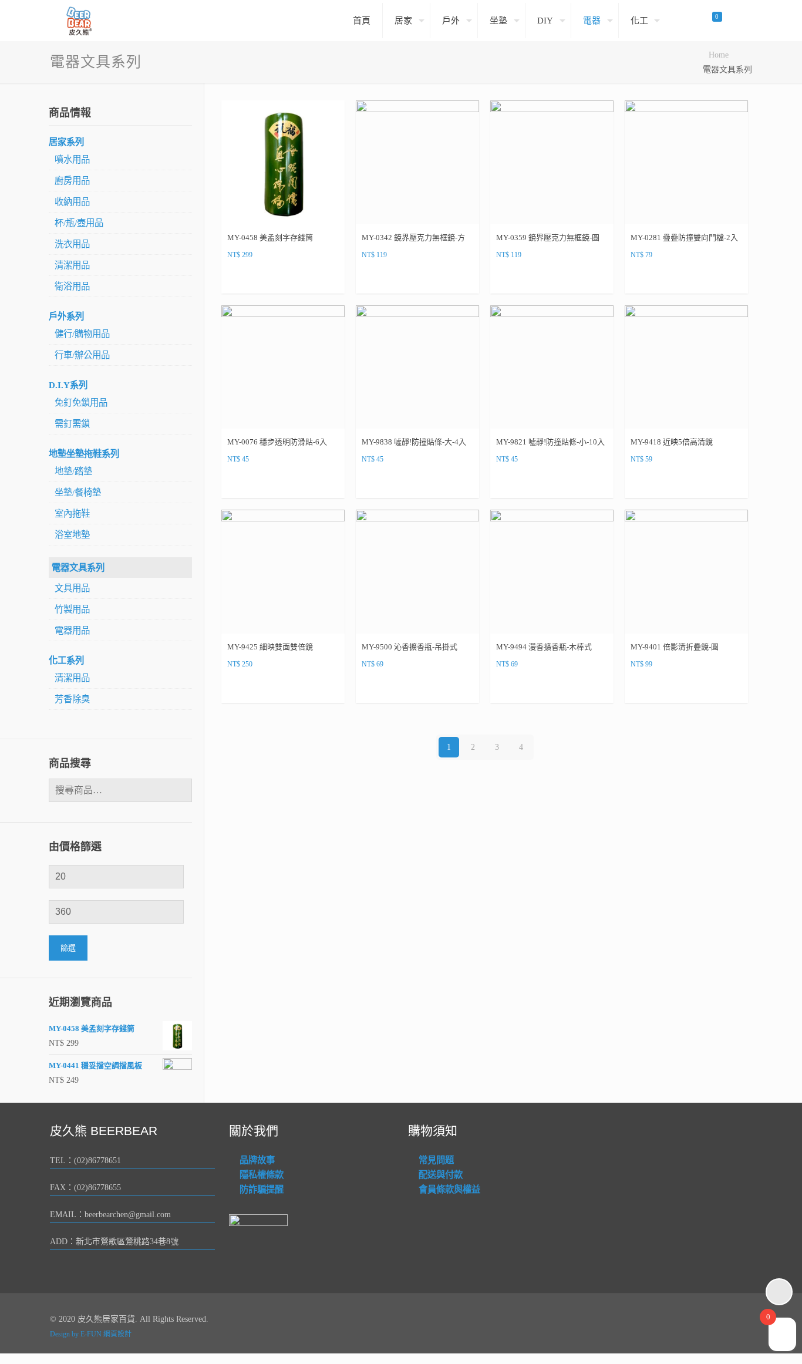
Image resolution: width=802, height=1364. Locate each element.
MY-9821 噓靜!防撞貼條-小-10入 (550, 441)
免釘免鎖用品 (81, 402)
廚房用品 (72, 181)
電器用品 (72, 630)
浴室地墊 (72, 535)
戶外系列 (66, 316)
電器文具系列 (78, 567)
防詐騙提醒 (262, 1189)
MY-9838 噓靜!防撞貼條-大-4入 (414, 441)
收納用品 (72, 202)
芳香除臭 (72, 699)
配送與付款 (441, 1175)
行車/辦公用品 (82, 355)
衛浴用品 (72, 286)
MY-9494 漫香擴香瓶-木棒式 (544, 646)
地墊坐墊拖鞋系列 (84, 454)
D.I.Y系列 (68, 385)
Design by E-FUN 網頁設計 (91, 1334)
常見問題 (436, 1160)
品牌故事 (257, 1160)
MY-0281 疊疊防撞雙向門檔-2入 (684, 237)
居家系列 (66, 142)
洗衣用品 (72, 244)
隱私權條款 (262, 1175)
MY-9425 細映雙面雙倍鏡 (270, 646)
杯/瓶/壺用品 (79, 223)
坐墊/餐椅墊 (78, 492)
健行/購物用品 (82, 334)
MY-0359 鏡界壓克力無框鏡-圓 (547, 237)
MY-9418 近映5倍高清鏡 (672, 441)
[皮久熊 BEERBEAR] (79, 20)
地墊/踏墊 (73, 471)
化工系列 (66, 660)
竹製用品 (72, 609)
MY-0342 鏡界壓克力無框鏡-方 (413, 237)
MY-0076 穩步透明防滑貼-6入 (277, 441)
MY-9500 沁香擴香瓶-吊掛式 (409, 646)
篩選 (68, 948)
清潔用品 (72, 265)
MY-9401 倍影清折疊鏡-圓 (675, 646)
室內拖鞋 (72, 513)
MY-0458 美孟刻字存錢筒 (270, 237)
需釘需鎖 (72, 424)
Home (719, 54)
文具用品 (72, 588)
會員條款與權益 (449, 1189)
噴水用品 (72, 159)
